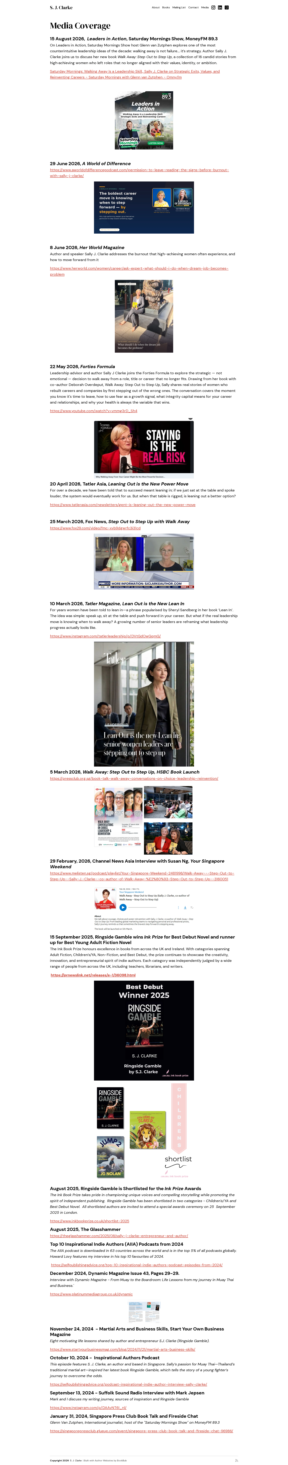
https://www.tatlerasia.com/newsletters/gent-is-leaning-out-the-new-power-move (123, 504)
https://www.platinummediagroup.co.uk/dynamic (91, 1294)
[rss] (236, 1460)
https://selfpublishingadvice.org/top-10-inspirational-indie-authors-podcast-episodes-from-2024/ (137, 1265)
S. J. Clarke (61, 7)
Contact (193, 7)
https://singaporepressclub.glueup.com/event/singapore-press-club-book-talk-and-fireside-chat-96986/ (141, 1431)
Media (205, 7)
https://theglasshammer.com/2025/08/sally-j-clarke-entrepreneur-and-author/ (119, 1235)
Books (166, 7)
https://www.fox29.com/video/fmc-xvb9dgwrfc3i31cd (95, 528)
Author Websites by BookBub (111, 1460)
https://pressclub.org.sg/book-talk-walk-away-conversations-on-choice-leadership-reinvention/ (134, 778)
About (156, 7)
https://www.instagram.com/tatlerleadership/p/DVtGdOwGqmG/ (105, 636)
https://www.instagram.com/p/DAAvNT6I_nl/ (88, 1407)
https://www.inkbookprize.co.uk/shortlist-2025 (89, 1221)
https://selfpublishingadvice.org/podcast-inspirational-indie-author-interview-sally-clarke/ (128, 1384)
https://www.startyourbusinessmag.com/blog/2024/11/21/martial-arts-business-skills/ (122, 1349)
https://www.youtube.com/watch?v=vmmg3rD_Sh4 (93, 410)
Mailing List (179, 7)
